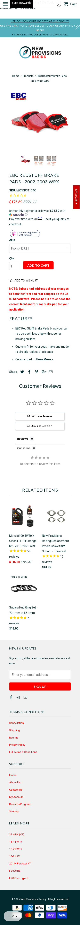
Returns (13, 737)
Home (12, 775)
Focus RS (15, 870)
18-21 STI (14, 856)
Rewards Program (19, 804)
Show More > (44, 359)
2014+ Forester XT (20, 863)
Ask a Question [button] (41, 426)
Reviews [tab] (22, 439)
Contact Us (15, 789)
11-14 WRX (15, 841)
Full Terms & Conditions (23, 752)
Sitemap (14, 811)
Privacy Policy (17, 744)
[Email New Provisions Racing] (26, 697)
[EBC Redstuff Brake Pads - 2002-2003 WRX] (40, 122)
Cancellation (16, 723)
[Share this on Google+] (43, 372)
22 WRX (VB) (16, 834)
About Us (15, 782)
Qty (11, 258)
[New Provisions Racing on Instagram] (18, 697)
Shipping (14, 730)
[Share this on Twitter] (21, 372)
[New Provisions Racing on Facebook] (11, 697)
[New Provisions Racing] (40, 53)
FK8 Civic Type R (19, 878)
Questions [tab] (23, 448)
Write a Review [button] (42, 416)
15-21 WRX (15, 849)
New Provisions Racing (34, 899)
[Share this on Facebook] (28, 372)
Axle (12, 240)
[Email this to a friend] (50, 372)
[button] (40, 213)
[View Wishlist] (59, 6)
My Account (16, 796)
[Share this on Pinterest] (36, 372)
